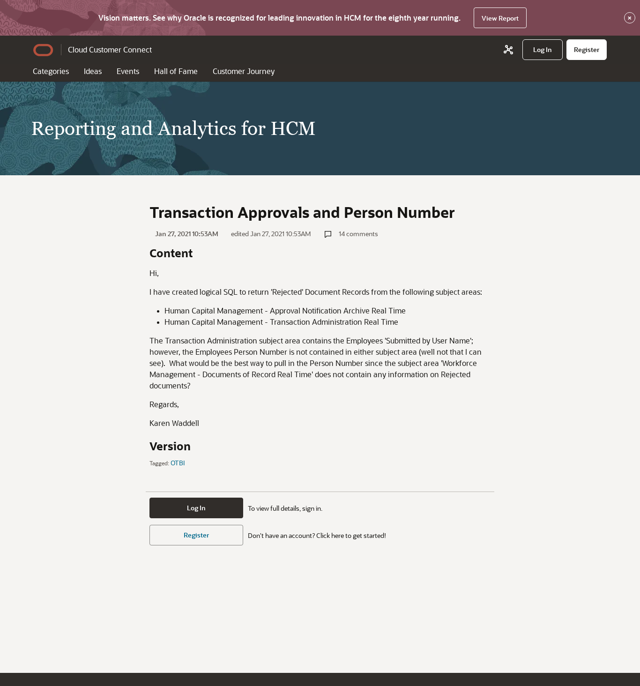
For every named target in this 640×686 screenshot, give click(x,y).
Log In (196, 507)
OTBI (178, 462)
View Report (500, 18)
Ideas (93, 71)
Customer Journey (244, 71)
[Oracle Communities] (508, 49)
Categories (51, 71)
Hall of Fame (176, 71)
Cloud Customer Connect (110, 49)
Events (128, 71)
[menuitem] (542, 49)
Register (196, 534)
